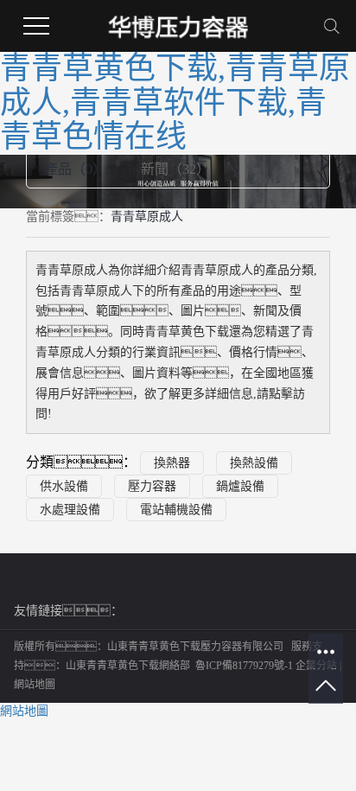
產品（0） (75, 169)
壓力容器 (152, 486)
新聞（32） (175, 169)
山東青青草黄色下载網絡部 (128, 666)
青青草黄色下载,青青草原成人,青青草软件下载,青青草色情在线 (175, 102)
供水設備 (64, 486)
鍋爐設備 (240, 486)
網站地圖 (34, 685)
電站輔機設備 (176, 509)
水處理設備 (70, 509)
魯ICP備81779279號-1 (244, 666)
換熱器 (172, 462)
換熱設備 (254, 462)
